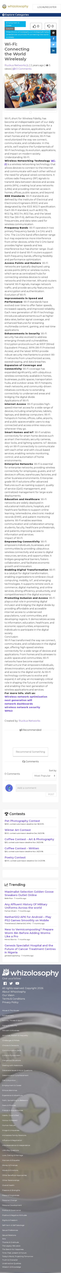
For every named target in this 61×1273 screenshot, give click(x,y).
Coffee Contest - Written (22, 848)
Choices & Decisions (10, 1045)
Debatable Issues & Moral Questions (17, 1070)
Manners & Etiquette (11, 1160)
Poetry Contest (15, 857)
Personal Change (9, 1200)
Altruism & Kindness (10, 1030)
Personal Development (12, 1205)
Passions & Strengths (11, 1190)
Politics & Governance (11, 1210)
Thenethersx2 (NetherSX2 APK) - (19, 923)
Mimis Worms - (11, 939)
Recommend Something (30, 751)
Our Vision (8, 995)
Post (51, 794)
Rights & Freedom (9, 1220)
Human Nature (8, 1125)
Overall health (8, 1185)
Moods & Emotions (10, 1170)
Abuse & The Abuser (10, 1010)
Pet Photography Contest (22, 821)
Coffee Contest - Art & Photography (29, 839)
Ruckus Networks (15, 65)
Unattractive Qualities (11, 1263)
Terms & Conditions (13, 998)
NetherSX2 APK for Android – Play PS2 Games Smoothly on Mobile (28, 918)
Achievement (8, 1015)
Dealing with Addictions (12, 1065)
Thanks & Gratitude (10, 1242)
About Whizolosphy (14, 991)
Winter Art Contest (18, 830)
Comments (23, 68)
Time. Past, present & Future (14, 1253)
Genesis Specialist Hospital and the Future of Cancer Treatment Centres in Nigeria (30, 949)
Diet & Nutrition (9, 1080)
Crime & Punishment (11, 1055)
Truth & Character (10, 1260)
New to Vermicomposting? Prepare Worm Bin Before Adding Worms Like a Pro (29, 933)
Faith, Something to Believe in (15, 1100)
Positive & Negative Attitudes (14, 1215)
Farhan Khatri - (11, 911)
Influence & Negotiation (12, 1140)
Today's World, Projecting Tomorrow (17, 1256)
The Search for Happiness (13, 1249)
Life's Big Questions (10, 1150)
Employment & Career (12, 24)
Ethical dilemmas (9, 1090)
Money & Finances (9, 1165)
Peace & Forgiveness (10, 1195)
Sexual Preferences (10, 1230)
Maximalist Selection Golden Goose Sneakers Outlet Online (29, 893)
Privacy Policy (10, 1002)
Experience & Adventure (12, 1095)
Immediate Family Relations (14, 1135)
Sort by (52, 770)
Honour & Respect (9, 1120)
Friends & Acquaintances (12, 1110)
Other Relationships (10, 1180)
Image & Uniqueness (10, 1130)
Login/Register (46, 7)
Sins (4, 1239)
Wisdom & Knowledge (11, 1267)
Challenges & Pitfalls (10, 1040)
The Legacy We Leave (11, 1246)
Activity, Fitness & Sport (12, 1020)
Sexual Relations (9, 1235)
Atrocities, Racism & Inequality (15, 1035)
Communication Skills (11, 1050)
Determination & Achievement (15, 1075)
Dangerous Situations (11, 1060)
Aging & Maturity (9, 1025)
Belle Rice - (9, 898)
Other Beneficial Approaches (14, 1175)
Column (9, 28)
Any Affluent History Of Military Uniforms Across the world (26, 906)
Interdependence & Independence (16, 1145)
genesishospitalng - (13, 955)
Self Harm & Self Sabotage (13, 1225)
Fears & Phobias (9, 1105)
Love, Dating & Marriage (12, 1155)
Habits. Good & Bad (10, 1115)
